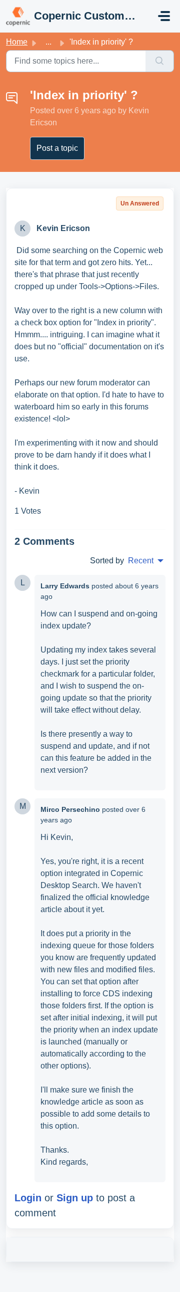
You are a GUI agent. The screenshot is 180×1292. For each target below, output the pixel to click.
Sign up (74, 1197)
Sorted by (107, 560)
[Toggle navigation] (164, 16)
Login (28, 1197)
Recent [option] (141, 560)
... (49, 42)
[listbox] (146, 561)
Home (17, 42)
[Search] (160, 61)
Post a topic (57, 148)
